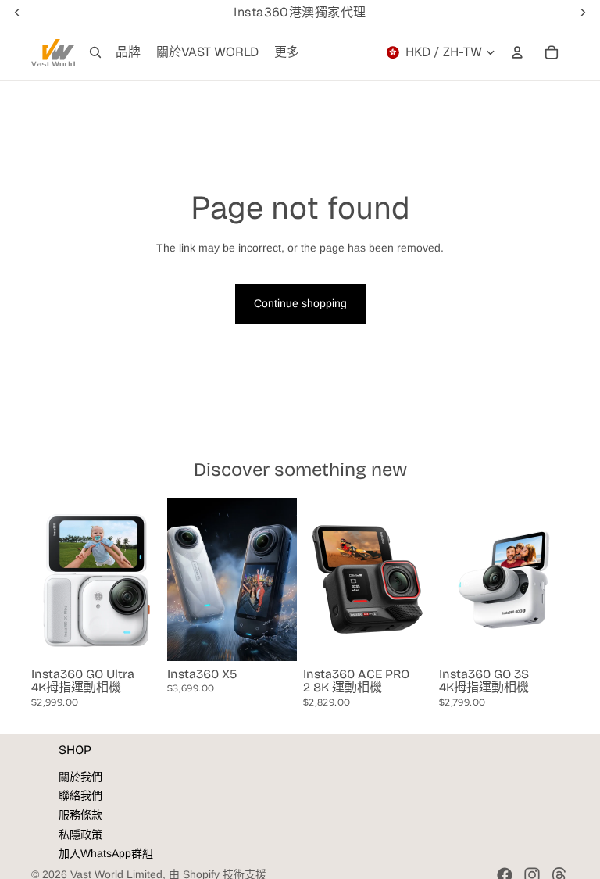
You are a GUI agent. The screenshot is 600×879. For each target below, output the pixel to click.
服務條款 (80, 815)
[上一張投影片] (48, 580)
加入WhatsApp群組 (106, 853)
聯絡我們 (80, 795)
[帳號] (517, 52)
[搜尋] (95, 52)
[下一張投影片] (144, 580)
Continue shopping (300, 303)
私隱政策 (80, 834)
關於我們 (80, 776)
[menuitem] (286, 52)
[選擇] (137, 637)
